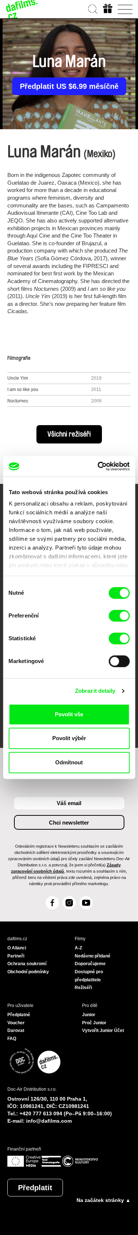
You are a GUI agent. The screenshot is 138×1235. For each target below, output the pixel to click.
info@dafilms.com (49, 1121)
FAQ (11, 1038)
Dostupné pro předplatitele (89, 975)
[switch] (119, 616)
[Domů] (22, 9)
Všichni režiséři (69, 434)
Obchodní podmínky (28, 971)
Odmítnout (69, 762)
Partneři (15, 956)
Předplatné (18, 1014)
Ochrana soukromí (26, 963)
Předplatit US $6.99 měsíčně (69, 86)
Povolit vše (69, 714)
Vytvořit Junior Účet (103, 1030)
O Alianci (16, 947)
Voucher (16, 1022)
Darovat (15, 1030)
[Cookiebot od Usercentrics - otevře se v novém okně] (98, 466)
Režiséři (83, 987)
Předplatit (35, 1188)
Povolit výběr (69, 738)
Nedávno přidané (92, 956)
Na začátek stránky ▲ (104, 1200)
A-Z (78, 947)
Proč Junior (94, 1022)
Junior (88, 1014)
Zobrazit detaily (95, 691)
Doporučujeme (90, 963)
